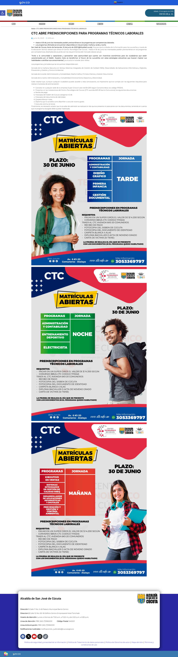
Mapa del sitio (137, 642)
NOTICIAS (100, 24)
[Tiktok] (45, 636)
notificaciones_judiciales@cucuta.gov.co (57, 629)
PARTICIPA (130, 24)
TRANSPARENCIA (161, 24)
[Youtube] (34, 636)
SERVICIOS (42, 24)
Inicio (33, 28)
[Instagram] (39, 636)
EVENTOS (71, 24)
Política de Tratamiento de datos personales (86, 642)
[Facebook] (22, 636)
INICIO (13, 24)
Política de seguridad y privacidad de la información (45, 642)
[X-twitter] (28, 636)
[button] (2, 13)
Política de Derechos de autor (118, 642)
